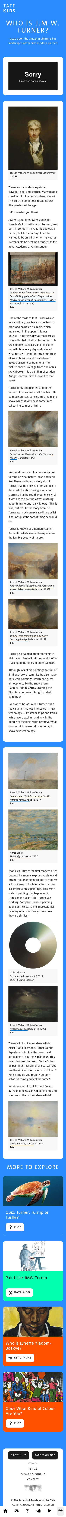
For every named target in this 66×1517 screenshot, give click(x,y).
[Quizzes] (27, 1511)
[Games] (16, 1511)
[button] (18, 1455)
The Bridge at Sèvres (20, 856)
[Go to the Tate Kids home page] (9, 8)
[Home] (5, 1511)
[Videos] (49, 1511)
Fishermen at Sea (19, 1028)
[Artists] (60, 1511)
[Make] (38, 1511)
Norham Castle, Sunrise (22, 1143)
